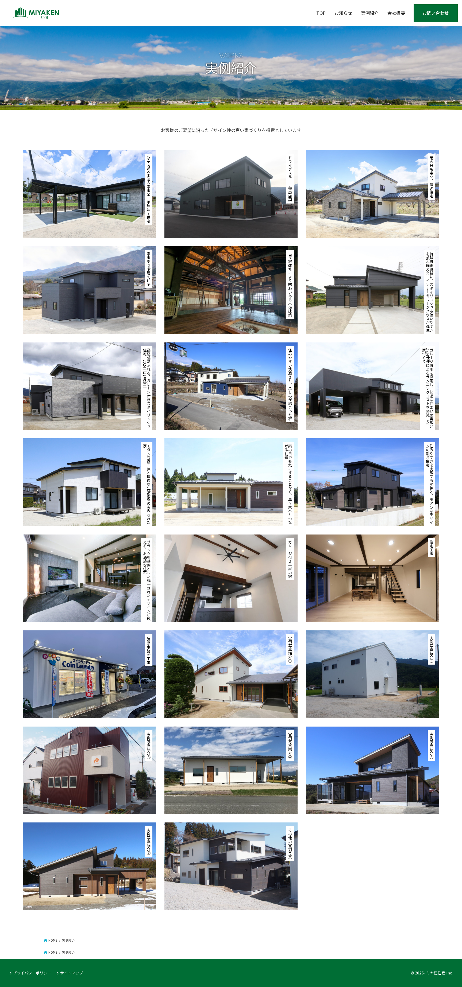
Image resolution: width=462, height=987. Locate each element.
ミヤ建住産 (435, 973)
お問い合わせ (435, 13)
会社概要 (396, 13)
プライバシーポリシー (32, 973)
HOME (52, 940)
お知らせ (343, 13)
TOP (321, 13)
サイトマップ (71, 973)
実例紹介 (370, 13)
